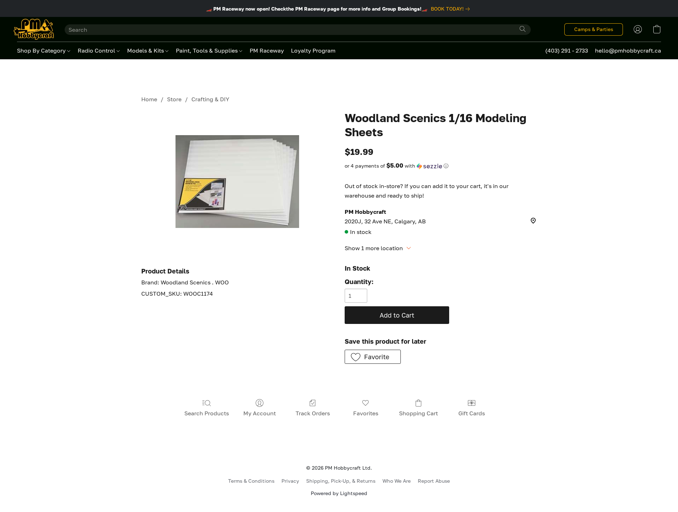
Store (174, 99)
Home (149, 99)
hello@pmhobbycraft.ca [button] (628, 50)
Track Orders (313, 413)
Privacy (290, 481)
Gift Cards (471, 413)
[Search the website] (522, 29)
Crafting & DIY (210, 99)
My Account (259, 413)
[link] (451, 9)
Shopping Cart (418, 413)
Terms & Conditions (251, 481)
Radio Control (97, 50)
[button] (33, 29)
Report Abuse (434, 481)
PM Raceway (267, 50)
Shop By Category (42, 50)
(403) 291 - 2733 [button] (566, 50)
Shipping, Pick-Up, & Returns (340, 481)
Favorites (365, 413)
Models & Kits (146, 50)
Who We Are (396, 481)
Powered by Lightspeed (339, 493)
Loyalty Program (313, 50)
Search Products (206, 413)
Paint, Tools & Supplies (207, 50)
